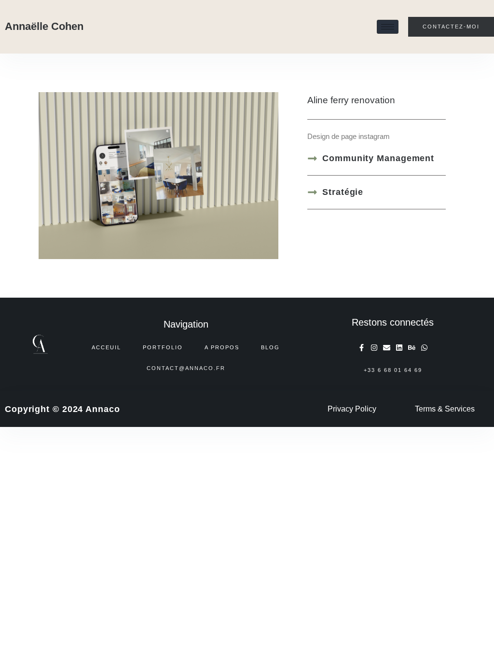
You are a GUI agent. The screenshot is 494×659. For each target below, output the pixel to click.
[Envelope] (386, 347)
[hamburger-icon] (387, 27)
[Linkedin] (399, 347)
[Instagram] (374, 347)
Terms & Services (445, 409)
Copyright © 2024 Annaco (62, 409)
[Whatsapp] (424, 347)
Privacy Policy (352, 409)
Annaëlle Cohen (44, 26)
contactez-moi (451, 26)
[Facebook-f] (361, 347)
